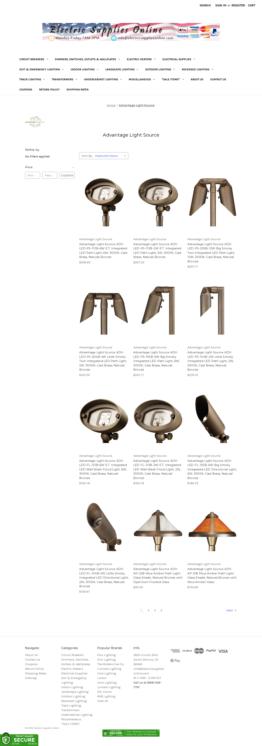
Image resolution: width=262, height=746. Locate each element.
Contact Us (218, 79)
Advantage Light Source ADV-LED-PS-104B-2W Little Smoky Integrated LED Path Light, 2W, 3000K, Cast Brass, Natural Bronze (210, 360)
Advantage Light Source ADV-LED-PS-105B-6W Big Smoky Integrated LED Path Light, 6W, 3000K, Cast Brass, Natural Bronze (156, 360)
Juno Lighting (107, 682)
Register (238, 5)
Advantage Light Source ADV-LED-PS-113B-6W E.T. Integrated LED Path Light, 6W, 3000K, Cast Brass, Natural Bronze (103, 250)
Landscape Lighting (119, 69)
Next (230, 610)
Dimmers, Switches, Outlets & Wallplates (85, 59)
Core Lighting (106, 673)
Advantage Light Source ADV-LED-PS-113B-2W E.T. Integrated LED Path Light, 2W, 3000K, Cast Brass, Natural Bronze (157, 250)
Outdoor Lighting (158, 69)
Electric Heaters (139, 59)
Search (205, 5)
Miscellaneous (140, 79)
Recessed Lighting (195, 69)
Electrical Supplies (176, 59)
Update (67, 175)
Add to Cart (104, 210)
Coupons (25, 89)
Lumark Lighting (109, 687)
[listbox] (111, 155)
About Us (197, 79)
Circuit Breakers (31, 59)
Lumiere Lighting (109, 669)
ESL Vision (104, 692)
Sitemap (31, 678)
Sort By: (87, 156)
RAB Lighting (106, 696)
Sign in (220, 5)
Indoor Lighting (83, 69)
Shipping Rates (78, 89)
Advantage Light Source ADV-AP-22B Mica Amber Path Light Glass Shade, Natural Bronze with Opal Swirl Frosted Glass (158, 575)
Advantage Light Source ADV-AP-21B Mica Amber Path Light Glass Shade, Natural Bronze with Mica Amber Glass (212, 575)
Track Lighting (30, 79)
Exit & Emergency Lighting (39, 69)
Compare (102, 202)
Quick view (103, 195)
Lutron (101, 678)
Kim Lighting (106, 659)
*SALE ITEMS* (171, 79)
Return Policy (49, 89)
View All (102, 701)
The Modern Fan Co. (110, 664)
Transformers (62, 79)
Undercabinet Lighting (101, 79)
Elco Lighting (106, 655)
